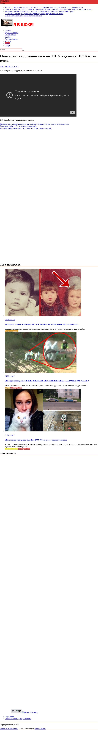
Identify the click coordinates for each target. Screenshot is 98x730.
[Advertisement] (49, 146)
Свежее (8, 30)
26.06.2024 (9, 376)
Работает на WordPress (9, 729)
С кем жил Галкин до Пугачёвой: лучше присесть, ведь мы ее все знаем (34, 14)
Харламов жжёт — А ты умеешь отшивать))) (18, 126)
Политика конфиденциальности (18, 719)
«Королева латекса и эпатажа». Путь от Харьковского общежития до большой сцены (39, 11)
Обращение (9, 716)
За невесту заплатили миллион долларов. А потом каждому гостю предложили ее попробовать (44, 7)
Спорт (7, 45)
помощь (40, 124)
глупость (8, 124)
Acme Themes (40, 729)
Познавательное (11, 39)
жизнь (15, 124)
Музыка (8, 41)
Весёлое (8, 37)
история (22, 124)
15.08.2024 (9, 320)
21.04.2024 (9, 435)
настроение (31, 124)
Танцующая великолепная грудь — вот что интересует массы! (25, 128)
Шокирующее (10, 35)
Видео (7, 43)
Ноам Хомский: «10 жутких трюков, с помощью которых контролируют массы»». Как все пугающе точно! (48, 9)
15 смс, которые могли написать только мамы (23, 16)
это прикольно (63, 124)
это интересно (50, 124)
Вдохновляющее (11, 33)
